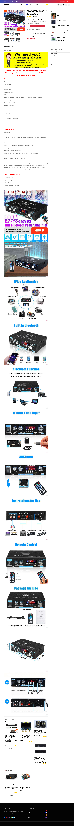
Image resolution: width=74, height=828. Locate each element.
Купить (32, 25)
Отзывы (13, 46)
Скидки (17, 1)
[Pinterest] (6, 817)
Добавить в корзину (40, 25)
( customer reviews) (36, 16)
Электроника (53, 64)
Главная (5, 1)
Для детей (53, 55)
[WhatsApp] (11, 817)
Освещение (32, 4)
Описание (7, 46)
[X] (8, 817)
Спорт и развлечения (23, 4)
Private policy (58, 823)
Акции (13, 1)
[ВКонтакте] (4, 817)
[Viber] (9, 817)
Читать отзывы (31, 38)
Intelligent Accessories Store (37, 36)
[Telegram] (14, 817)
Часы (52, 60)
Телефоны (53, 57)
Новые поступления (30, 810)
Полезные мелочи (43, 4)
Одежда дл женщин (54, 51)
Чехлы (52, 59)
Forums (63, 823)
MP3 (37, 4)
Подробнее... (11, 748)
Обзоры (28, 817)
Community (67, 823)
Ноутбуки (52, 62)
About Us (54, 823)
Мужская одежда (54, 53)
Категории (14, 4)
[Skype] (13, 817)
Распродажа (9, 1)
